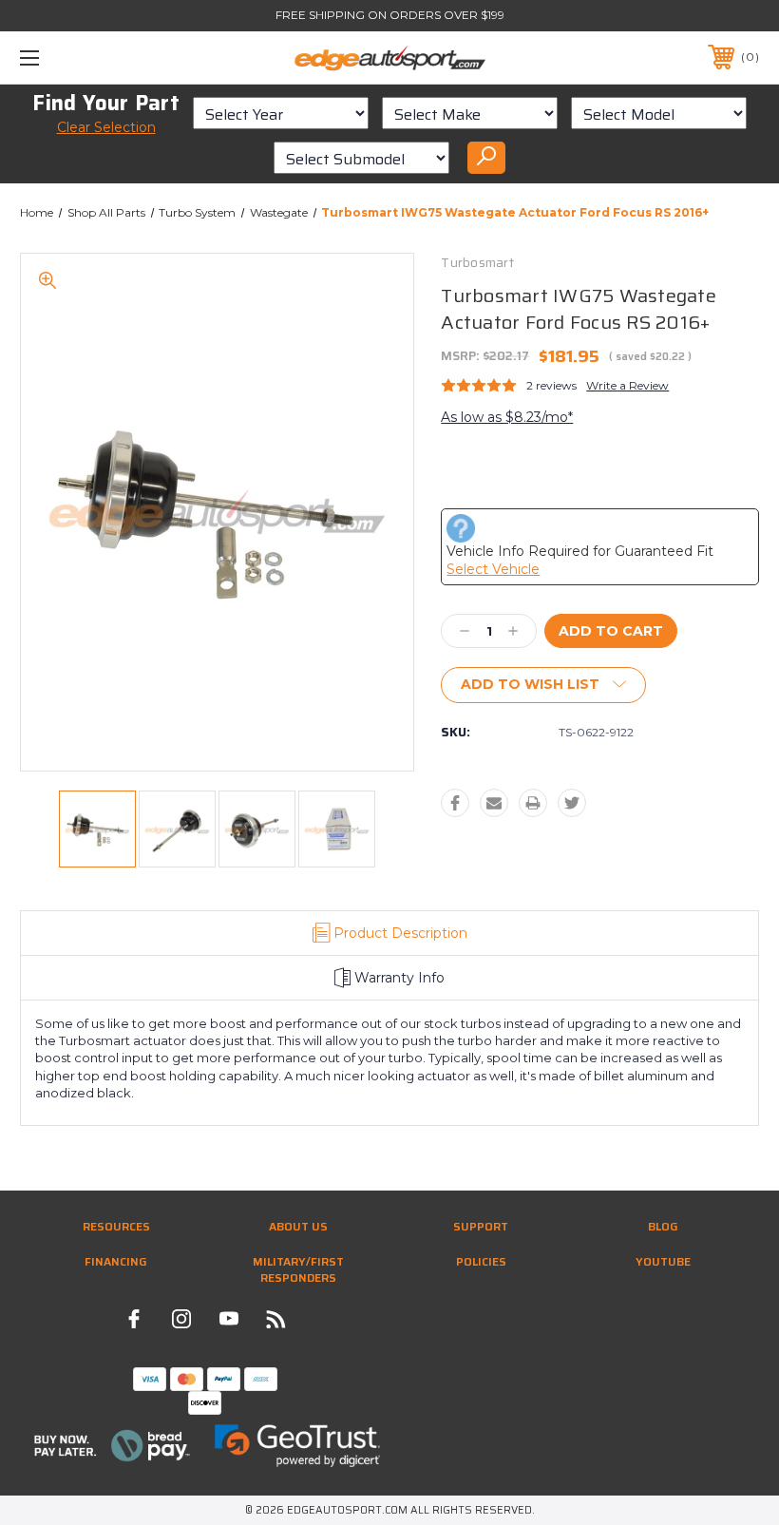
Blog (663, 1226)
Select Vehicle (493, 569)
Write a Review (627, 385)
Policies (481, 1261)
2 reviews (551, 385)
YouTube (663, 1261)
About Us (298, 1226)
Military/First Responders (298, 1269)
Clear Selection (106, 127)
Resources (116, 1226)
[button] (113, 1445)
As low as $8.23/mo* (507, 417)
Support (480, 1226)
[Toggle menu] (94, 57)
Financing (116, 1261)
